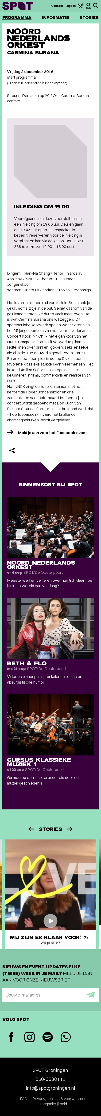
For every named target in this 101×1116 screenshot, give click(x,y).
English (71, 6)
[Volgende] (70, 829)
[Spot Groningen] (17, 6)
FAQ (23, 1098)
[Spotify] (48, 1037)
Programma (16, 17)
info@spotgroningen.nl (50, 1088)
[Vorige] (31, 829)
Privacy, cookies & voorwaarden (59, 1098)
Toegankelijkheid (53, 1103)
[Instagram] (29, 1037)
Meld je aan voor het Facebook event (52, 432)
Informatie (55, 17)
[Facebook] (11, 1037)
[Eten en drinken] (81, 7)
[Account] (88, 7)
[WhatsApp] (66, 1037)
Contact (57, 6)
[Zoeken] (96, 7)
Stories (89, 17)
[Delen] (12, 450)
